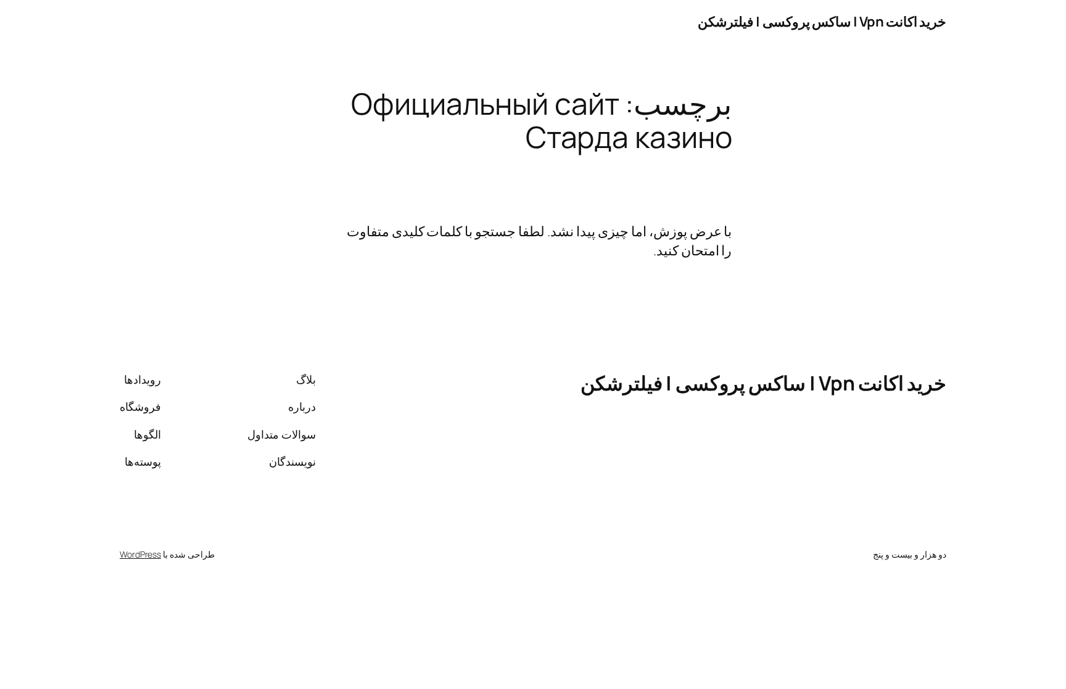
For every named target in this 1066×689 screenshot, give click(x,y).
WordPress (140, 554)
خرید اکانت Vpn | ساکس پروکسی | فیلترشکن (822, 21)
